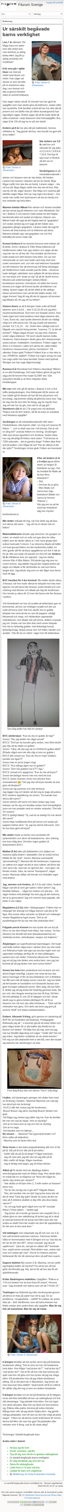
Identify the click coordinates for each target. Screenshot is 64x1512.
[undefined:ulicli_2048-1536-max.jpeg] (34, 1068)
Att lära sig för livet (19, 1448)
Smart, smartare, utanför (22, 1451)
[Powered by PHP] (38, 1502)
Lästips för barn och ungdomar (26, 1471)
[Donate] (26, 1502)
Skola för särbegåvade (21, 1464)
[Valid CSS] (26, 1505)
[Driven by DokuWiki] (38, 1505)
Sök (29, 14)
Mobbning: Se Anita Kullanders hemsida (34, 1474)
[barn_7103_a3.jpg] (46, 60)
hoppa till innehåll (54, 2)
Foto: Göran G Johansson (12, 168)
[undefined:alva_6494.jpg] (17, 479)
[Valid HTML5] (51, 1502)
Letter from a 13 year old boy (25, 1467)
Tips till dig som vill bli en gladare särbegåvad (34, 1454)
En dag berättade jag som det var (27, 1461)
